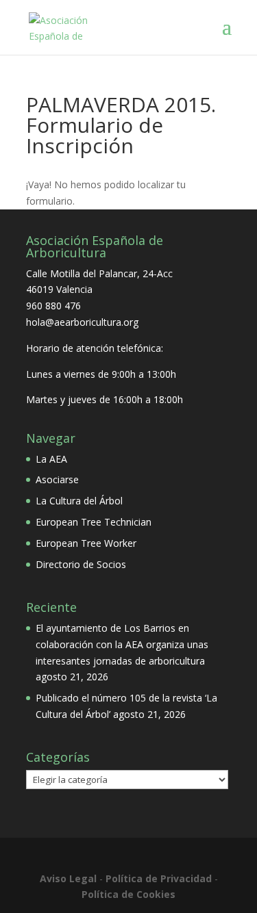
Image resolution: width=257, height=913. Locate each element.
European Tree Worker (86, 543)
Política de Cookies (128, 894)
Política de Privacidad (159, 878)
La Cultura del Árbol (79, 500)
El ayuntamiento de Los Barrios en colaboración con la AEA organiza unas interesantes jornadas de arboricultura (122, 644)
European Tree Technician (93, 521)
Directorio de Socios (81, 564)
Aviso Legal (68, 878)
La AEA (51, 458)
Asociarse (57, 479)
